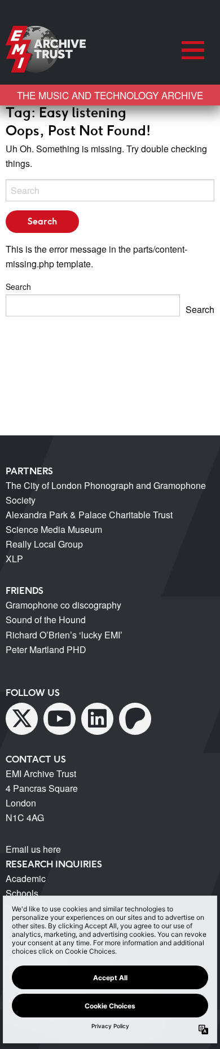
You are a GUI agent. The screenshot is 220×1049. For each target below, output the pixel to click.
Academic (26, 878)
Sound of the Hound (46, 619)
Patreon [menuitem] (135, 719)
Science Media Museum (54, 529)
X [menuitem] (22, 719)
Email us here (33, 849)
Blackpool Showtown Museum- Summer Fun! (107, 332)
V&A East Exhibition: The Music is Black (97, 404)
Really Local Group (44, 543)
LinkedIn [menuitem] (97, 719)
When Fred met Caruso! (64, 418)
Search (18, 286)
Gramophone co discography (63, 604)
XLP (14, 558)
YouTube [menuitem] (59, 719)
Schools (22, 893)
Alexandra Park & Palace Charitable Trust (89, 514)
